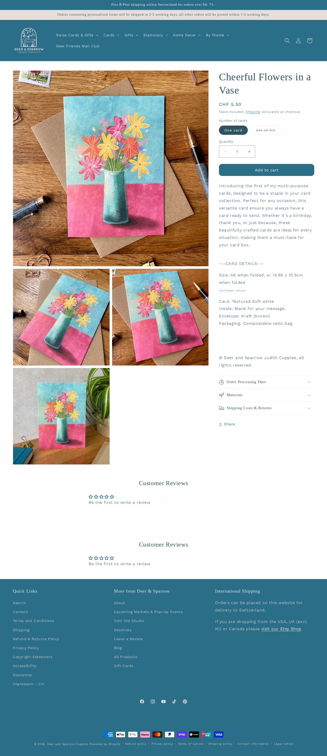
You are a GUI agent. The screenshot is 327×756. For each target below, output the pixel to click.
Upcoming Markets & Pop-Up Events (148, 612)
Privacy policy (162, 744)
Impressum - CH (28, 684)
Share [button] (229, 424)
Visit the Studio (129, 621)
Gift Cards (123, 666)
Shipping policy (220, 744)
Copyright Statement (32, 657)
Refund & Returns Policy (36, 639)
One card (233, 130)
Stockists (122, 630)
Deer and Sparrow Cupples (67, 744)
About (119, 603)
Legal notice (283, 744)
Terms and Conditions (33, 621)
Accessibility (25, 666)
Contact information (253, 744)
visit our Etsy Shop (281, 629)
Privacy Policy (26, 648)
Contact (20, 612)
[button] (76, 35)
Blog (118, 648)
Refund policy (135, 744)
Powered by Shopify (104, 744)
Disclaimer (23, 675)
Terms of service (190, 744)
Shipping (253, 112)
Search (19, 603)
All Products (125, 657)
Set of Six (268, 131)
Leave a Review (128, 639)
